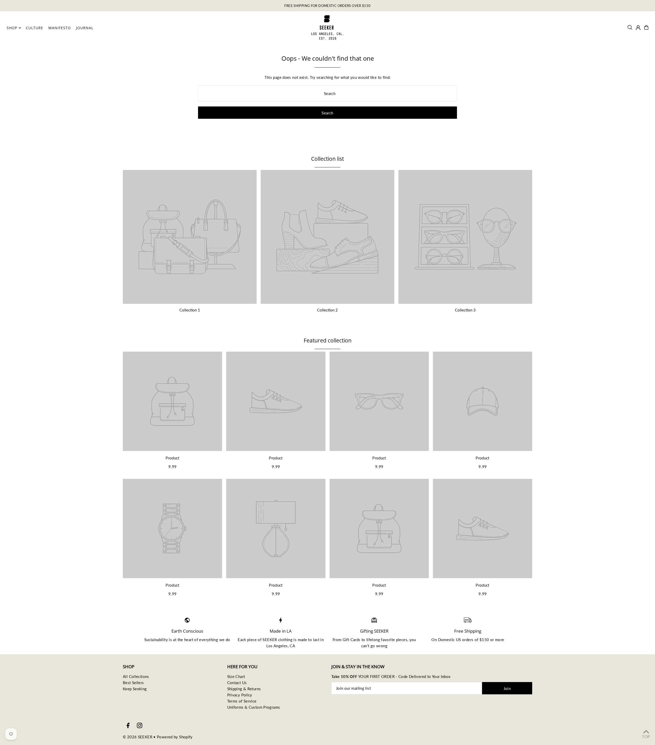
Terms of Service (242, 701)
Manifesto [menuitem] (59, 27)
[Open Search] (630, 27)
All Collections (136, 676)
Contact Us (237, 682)
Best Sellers (133, 682)
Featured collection (328, 340)
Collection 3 (465, 310)
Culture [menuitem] (34, 27)
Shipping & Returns (244, 688)
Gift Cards (352, 639)
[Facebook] (128, 726)
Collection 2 (327, 310)
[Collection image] (190, 237)
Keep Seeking (135, 688)
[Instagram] (139, 726)
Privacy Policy (239, 695)
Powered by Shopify (175, 737)
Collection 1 (189, 310)
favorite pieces (394, 639)
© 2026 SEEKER (137, 737)
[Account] (638, 27)
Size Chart (236, 676)
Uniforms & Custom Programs (253, 707)
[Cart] (646, 27)
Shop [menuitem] (12, 27)
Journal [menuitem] (84, 27)
